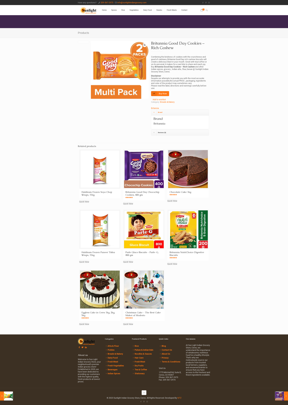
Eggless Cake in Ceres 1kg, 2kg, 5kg (98, 314)
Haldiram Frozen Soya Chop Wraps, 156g (96, 193)
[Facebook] (203, 3)
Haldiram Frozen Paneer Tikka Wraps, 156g (98, 254)
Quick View (84, 201)
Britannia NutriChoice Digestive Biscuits (187, 254)
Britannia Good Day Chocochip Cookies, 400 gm (142, 193)
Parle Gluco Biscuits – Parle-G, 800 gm (142, 254)
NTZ (179, 398)
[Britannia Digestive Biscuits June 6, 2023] (6, 396)
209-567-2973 (107, 2)
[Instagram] (209, 3)
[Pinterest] (206, 3)
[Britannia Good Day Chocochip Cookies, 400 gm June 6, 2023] (281, 396)
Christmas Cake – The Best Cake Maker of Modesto (143, 314)
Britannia (155, 108)
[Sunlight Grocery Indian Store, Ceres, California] (88, 10)
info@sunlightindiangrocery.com (131, 2)
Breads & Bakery (167, 102)
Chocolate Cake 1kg (180, 192)
